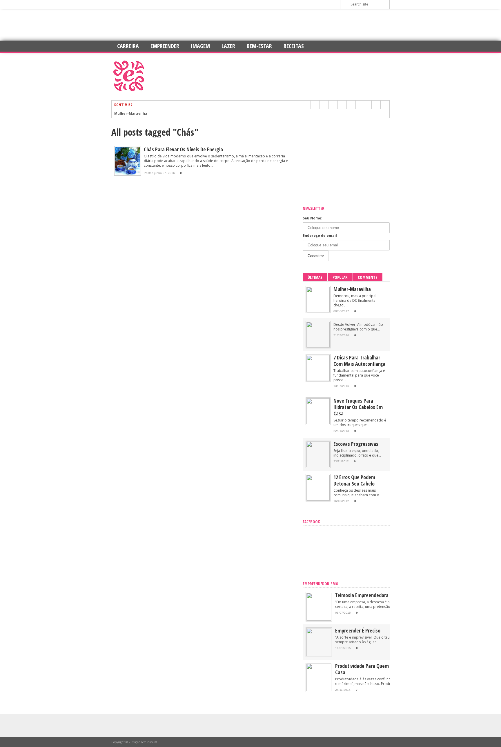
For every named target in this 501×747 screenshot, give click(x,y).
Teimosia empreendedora (362, 595)
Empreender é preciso (357, 630)
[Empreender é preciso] (319, 654)
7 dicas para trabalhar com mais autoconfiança (359, 360)
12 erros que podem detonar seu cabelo (354, 480)
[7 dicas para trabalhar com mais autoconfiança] (318, 379)
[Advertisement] (250, 25)
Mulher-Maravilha (130, 113)
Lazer (228, 46)
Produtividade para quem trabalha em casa (375, 669)
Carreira (128, 46)
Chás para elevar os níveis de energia (183, 149)
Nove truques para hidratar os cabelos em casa (358, 407)
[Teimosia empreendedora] (319, 619)
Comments (367, 277)
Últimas (315, 277)
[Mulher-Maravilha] (318, 311)
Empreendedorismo (320, 583)
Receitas (294, 46)
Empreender (164, 46)
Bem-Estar (259, 46)
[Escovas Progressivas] (318, 466)
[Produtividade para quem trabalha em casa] (319, 690)
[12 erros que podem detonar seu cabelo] (318, 499)
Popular (340, 277)
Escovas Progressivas (355, 444)
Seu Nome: (312, 218)
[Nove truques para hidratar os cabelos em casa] (318, 422)
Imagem (200, 46)
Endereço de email (320, 235)
